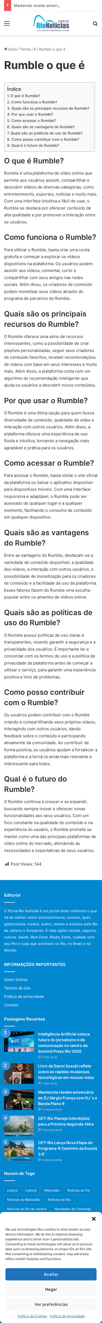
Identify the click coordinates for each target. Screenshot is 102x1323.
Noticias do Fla (78, 1190)
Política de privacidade (67, 1316)
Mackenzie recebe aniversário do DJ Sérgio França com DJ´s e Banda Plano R (67, 1098)
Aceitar (51, 1274)
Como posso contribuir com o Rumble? (45, 139)
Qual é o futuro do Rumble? (35, 145)
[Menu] (7, 25)
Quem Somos (15, 979)
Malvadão (52, 1190)
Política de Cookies (32, 1316)
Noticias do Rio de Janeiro (27, 1209)
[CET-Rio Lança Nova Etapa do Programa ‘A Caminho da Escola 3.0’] (19, 1150)
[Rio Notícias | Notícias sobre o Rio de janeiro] (51, 23)
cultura (12, 1190)
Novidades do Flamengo (72, 1209)
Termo (25, 49)
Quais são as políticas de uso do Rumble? (47, 133)
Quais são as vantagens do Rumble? (43, 127)
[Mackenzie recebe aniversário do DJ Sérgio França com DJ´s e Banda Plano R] (19, 1099)
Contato (11, 1005)
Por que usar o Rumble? (32, 114)
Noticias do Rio (59, 1200)
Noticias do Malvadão (23, 1200)
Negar (51, 1289)
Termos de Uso (17, 988)
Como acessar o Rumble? (33, 120)
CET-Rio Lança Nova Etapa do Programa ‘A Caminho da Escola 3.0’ (67, 1148)
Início (12, 49)
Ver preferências (51, 1304)
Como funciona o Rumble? (34, 102)
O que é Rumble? (25, 96)
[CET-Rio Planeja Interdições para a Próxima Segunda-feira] (19, 1126)
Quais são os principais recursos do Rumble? (50, 108)
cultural (31, 1190)
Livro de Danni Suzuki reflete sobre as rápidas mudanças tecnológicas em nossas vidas (66, 1072)
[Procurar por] (95, 25)
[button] (94, 1219)
